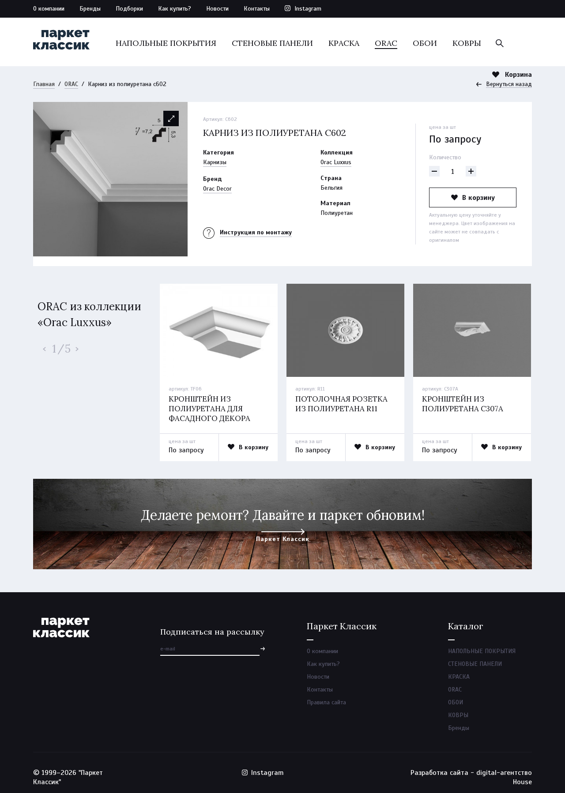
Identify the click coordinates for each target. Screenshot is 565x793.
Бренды (90, 8)
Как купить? (174, 8)
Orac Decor (217, 188)
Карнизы (214, 162)
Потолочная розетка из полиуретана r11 (341, 403)
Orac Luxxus (335, 162)
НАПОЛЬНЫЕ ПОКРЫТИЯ (166, 43)
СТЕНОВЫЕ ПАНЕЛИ (272, 43)
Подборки (129, 8)
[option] (110, 179)
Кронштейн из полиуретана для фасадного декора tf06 (209, 413)
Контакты (257, 8)
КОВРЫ (466, 43)
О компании (48, 8)
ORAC (386, 43)
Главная (44, 84)
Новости (217, 8)
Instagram (307, 8)
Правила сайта (326, 702)
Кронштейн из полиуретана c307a (462, 403)
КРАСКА (343, 43)
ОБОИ (425, 43)
